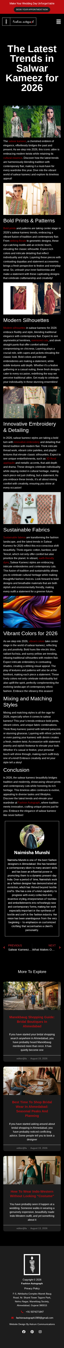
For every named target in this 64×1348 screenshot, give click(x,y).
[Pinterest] (32, 1332)
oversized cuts (39, 340)
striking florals (18, 240)
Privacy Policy (32, 1288)
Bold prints (9, 228)
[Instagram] (40, 1332)
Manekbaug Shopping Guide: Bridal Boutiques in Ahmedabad (32, 1021)
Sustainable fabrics (14, 537)
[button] (58, 22)
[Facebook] (24, 1332)
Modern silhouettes (14, 327)
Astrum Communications (42, 1324)
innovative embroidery (27, 442)
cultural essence (12, 158)
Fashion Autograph (29, 802)
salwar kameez (17, 141)
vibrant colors (36, 641)
